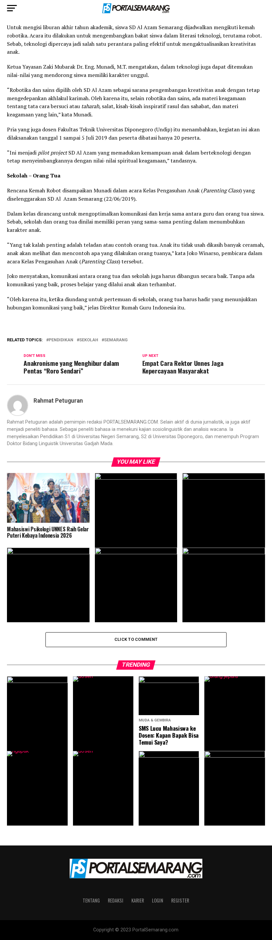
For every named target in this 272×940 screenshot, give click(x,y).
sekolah (88, 340)
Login (157, 900)
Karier (137, 900)
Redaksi (115, 900)
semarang (116, 340)
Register (180, 900)
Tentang (91, 900)
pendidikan (61, 340)
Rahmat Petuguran (58, 400)
